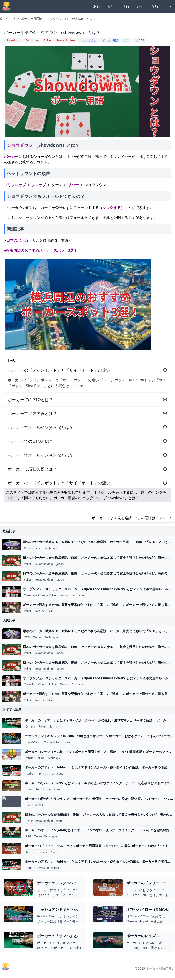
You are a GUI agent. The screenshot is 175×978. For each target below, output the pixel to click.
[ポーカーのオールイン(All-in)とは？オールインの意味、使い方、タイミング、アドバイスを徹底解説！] (11, 832)
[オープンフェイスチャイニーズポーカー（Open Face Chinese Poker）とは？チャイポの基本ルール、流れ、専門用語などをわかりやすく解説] (11, 591)
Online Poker (52, 742)
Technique (51, 548)
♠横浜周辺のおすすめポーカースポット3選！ (40, 250)
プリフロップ (15, 184)
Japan (60, 564)
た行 (140, 6)
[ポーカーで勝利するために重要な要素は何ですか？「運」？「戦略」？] (11, 607)
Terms (37, 548)
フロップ (38, 184)
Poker (27, 564)
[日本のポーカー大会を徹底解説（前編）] (11, 560)
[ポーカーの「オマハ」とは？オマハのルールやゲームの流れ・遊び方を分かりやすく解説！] (11, 723)
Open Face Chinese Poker (40, 595)
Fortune (40, 611)
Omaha (30, 726)
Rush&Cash (33, 742)
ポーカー (11, 156)
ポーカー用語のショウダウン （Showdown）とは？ (58, 18)
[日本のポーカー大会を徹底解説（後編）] (11, 576)
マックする (112, 207)
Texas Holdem (44, 564)
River (29, 789)
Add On (30, 774)
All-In (29, 836)
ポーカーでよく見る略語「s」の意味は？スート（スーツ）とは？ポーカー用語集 (129, 518)
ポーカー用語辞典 (158, 968)
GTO (27, 548)
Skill (50, 611)
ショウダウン (20, 145)
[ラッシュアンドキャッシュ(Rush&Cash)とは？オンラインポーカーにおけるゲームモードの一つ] (11, 738)
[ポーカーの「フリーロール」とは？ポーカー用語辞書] (11, 848)
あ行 (96, 6)
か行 (111, 6)
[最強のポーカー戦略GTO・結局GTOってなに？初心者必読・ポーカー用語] (11, 544)
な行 (155, 6)
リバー (73, 184)
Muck (29, 758)
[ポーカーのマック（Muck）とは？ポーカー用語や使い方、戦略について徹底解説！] (11, 754)
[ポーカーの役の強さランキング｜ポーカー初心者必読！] (11, 801)
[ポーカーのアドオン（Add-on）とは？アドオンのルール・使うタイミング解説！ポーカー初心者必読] (11, 770)
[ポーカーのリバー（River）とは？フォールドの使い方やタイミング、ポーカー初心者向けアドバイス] (11, 785)
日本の (11, 240)
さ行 (125, 6)
